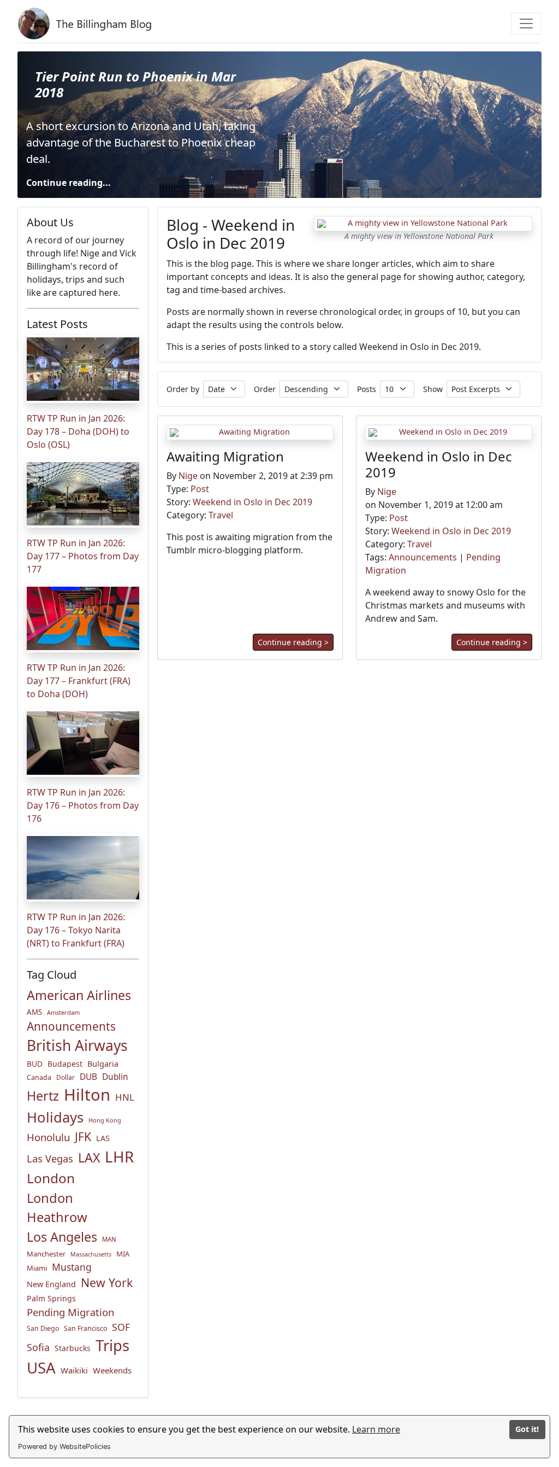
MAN (109, 1239)
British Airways (77, 1045)
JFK (83, 1136)
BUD (35, 1064)
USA (41, 1367)
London (51, 1178)
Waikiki (74, 1370)
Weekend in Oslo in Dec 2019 (252, 502)
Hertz (43, 1095)
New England (51, 1284)
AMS (34, 1012)
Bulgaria (102, 1063)
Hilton (87, 1095)
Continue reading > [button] (293, 641)
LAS (103, 1138)
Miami (37, 1268)
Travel (221, 515)
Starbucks (73, 1348)
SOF (121, 1327)
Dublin (115, 1077)
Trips (112, 1345)
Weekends (112, 1370)
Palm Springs (51, 1298)
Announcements (71, 1026)
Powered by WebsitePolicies (64, 1446)
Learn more (376, 1429)
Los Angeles (62, 1237)
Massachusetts (90, 1254)
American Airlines (79, 995)
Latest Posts (57, 324)
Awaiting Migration (225, 456)
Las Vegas (50, 1158)
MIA (122, 1254)
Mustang (72, 1266)
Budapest (64, 1064)
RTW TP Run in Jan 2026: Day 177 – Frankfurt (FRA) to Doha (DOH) (78, 681)
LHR (119, 1156)
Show (433, 389)
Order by (182, 389)
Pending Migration (70, 1312)
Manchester (46, 1254)
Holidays (55, 1117)
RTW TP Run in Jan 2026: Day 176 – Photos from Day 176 (83, 805)
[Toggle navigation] (526, 23)
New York (107, 1282)
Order (265, 389)
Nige (188, 476)
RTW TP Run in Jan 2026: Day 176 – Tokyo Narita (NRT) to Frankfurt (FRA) (76, 930)
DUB (88, 1077)
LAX (89, 1157)
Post (200, 489)
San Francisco (85, 1328)
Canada (39, 1077)
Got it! (527, 1429)
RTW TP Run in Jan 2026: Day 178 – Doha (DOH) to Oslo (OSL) (78, 431)
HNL (124, 1097)
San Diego (43, 1328)
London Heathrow (57, 1207)
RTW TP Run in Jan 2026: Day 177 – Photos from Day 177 (83, 556)
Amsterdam (63, 1012)
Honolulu (48, 1137)
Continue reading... (68, 183)
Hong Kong (104, 1120)
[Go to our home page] (86, 23)
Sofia (38, 1347)
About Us (50, 222)
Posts (366, 389)
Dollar (65, 1077)
